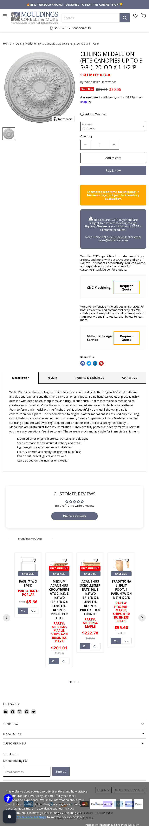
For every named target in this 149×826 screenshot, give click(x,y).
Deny (138, 804)
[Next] (142, 617)
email (137, 237)
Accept (126, 804)
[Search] (125, 17)
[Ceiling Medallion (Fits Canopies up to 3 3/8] (9, 134)
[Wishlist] (135, 16)
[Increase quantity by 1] (114, 145)
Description (20, 378)
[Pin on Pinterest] (101, 363)
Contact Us (129, 377)
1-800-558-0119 (118, 237)
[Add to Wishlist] (33, 560)
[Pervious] (6, 617)
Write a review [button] (74, 516)
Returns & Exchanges (89, 377)
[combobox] (91, 17)
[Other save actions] (111, 804)
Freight (52, 377)
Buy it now (113, 170)
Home (7, 43)
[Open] (9, 816)
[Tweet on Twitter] (89, 363)
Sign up (61, 771)
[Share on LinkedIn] (95, 363)
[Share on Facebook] (82, 363)
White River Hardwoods (100, 82)
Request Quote (126, 287)
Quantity (86, 136)
